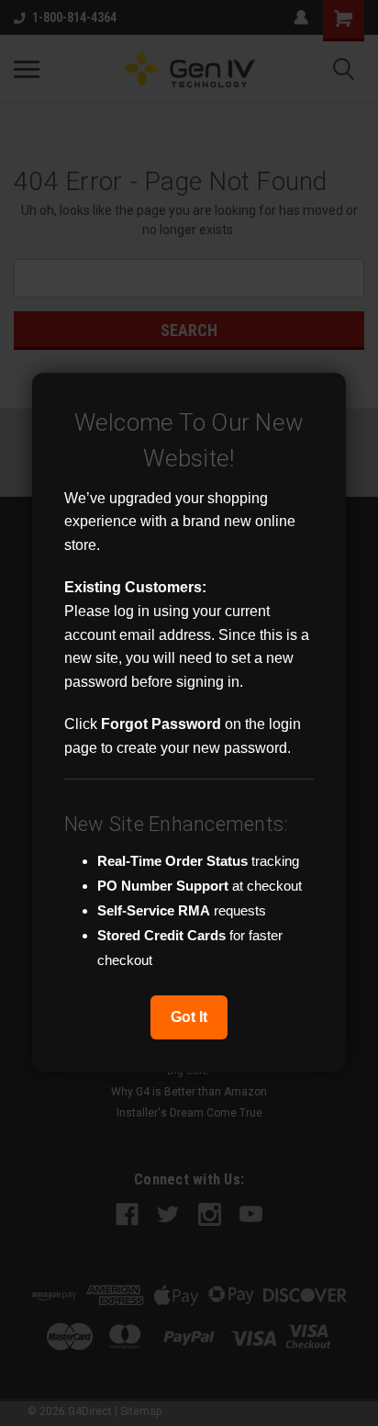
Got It (189, 1017)
